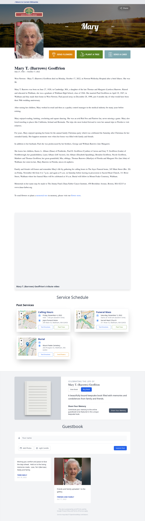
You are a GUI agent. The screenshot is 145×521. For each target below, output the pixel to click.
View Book (74, 389)
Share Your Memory (118, 410)
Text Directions (45, 327)
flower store (76, 195)
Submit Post (120, 448)
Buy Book (86, 389)
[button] (27, 317)
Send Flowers (61, 354)
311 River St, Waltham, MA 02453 (113, 322)
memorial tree (42, 195)
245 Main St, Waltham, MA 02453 (55, 322)
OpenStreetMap (75, 515)
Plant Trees (61, 327)
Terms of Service (78, 511)
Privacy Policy (66, 511)
